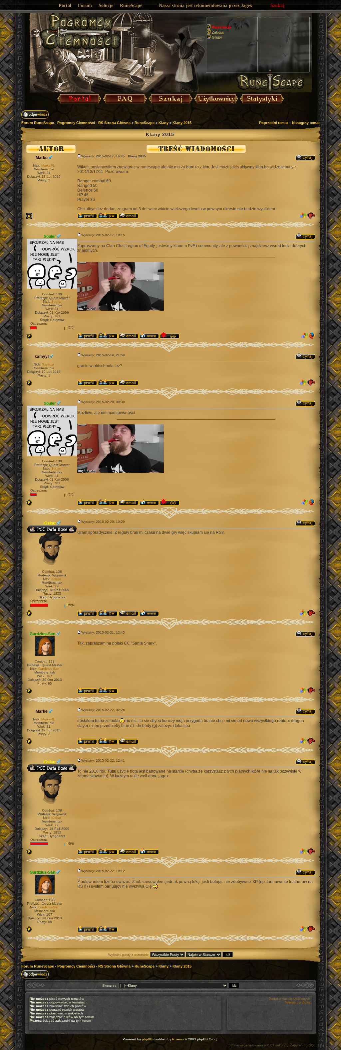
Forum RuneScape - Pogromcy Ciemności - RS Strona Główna (76, 123)
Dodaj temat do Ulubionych (289, 998)
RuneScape (131, 5)
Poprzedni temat (273, 123)
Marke (42, 157)
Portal (65, 5)
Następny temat (306, 123)
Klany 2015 (181, 123)
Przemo (178, 1039)
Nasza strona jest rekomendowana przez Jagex (205, 5)
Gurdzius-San (42, 634)
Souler (50, 236)
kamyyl (42, 356)
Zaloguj (217, 32)
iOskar (49, 523)
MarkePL (48, 165)
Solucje (106, 5)
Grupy (217, 37)
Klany (164, 123)
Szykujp (48, 364)
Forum (85, 5)
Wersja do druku (297, 1002)
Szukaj (277, 5)
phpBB (147, 1039)
